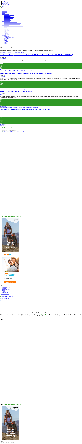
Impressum (4, 288)
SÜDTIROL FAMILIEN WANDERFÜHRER (12, 23)
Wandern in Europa (13, 70)
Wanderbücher (7, 19)
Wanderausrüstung (7, 16)
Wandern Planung (27, 70)
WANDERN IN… (5, 25)
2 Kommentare (2, 76)
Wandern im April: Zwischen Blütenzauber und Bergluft (16, 91)
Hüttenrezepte (6, 36)
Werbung (22, 52)
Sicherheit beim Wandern (8, 18)
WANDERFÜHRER (6, 21)
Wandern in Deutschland (5, 70)
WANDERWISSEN (5, 14)
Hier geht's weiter (3, 69)
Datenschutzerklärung (6, 289)
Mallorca (6, 29)
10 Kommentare (3, 58)
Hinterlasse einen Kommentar (5, 94)
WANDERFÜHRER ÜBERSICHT (10, 22)
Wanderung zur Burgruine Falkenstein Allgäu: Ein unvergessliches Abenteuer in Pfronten (26, 73)
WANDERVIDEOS (5, 3)
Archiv (3, 291)
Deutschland (6, 38)
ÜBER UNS (4, 1)
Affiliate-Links (43, 314)
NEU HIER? (4, 11)
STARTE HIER (5, 2)
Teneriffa (6, 33)
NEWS (3, 13)
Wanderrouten (33, 70)
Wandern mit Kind (7, 20)
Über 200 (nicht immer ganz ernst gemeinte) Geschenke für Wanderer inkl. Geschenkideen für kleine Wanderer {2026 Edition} (36, 55)
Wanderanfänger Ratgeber (9, 15)
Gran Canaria (6, 34)
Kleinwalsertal (7, 28)
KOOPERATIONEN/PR (6, 4)
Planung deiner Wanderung (9, 17)
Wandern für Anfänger (5, 107)
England (5, 39)
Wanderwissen (17, 52)
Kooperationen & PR (6, 287)
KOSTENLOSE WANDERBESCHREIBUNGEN (13, 26)
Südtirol (5, 32)
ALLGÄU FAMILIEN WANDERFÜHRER (12, 24)
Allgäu (5, 27)
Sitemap (3, 290)
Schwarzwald (6, 30)
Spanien (5, 42)
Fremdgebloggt (5, 292)
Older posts (2, 125)
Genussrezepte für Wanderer (9, 37)
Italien (5, 40)
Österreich (6, 41)
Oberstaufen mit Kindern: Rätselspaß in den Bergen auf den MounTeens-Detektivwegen (25, 109)
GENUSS (4, 35)
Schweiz (5, 31)
